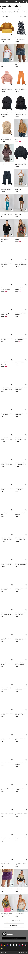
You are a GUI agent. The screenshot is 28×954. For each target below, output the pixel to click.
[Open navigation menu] (2, 1)
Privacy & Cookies (20, 952)
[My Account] (19, 1)
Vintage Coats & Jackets (16, 11)
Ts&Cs (26, 952)
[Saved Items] (23, 1)
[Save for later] (12, 34)
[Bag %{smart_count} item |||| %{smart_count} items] (26, 1)
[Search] (16, 1)
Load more (14, 925)
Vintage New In (4, 11)
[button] (2, 945)
